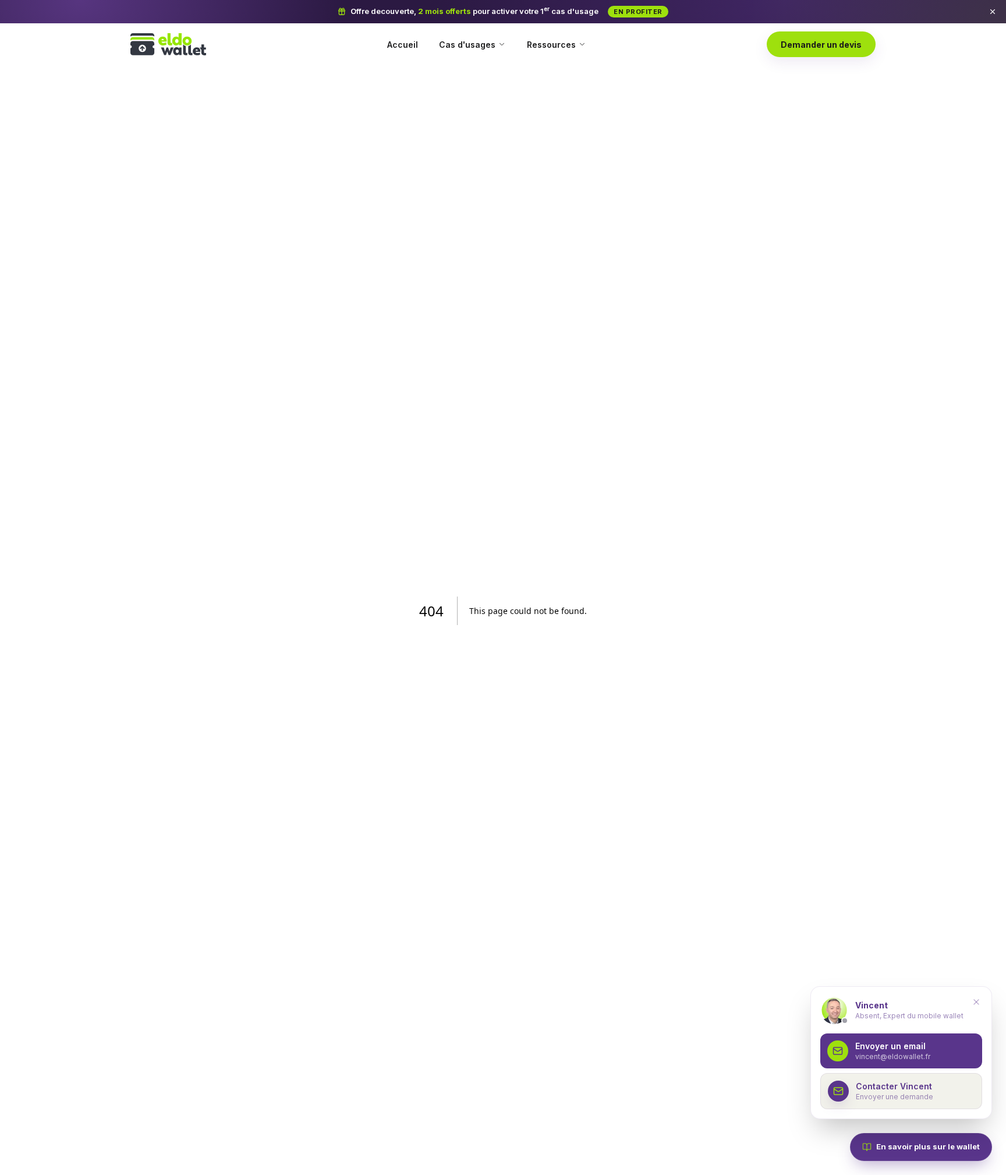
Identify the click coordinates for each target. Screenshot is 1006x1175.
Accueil (402, 45)
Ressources (551, 45)
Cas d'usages (467, 45)
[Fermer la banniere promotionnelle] (992, 11)
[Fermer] (976, 1002)
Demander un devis (821, 45)
